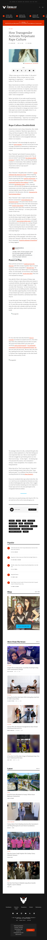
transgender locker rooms (15, 531)
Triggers (25, 531)
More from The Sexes (16, 642)
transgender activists (14, 528)
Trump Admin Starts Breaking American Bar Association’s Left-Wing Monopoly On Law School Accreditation (22, 824)
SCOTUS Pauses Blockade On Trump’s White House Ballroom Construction (21, 795)
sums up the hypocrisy (20, 345)
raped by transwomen (29, 178)
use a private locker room (23, 221)
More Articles (32, 509)
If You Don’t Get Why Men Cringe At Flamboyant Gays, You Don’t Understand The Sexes (23, 757)
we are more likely (28, 273)
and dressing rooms (19, 184)
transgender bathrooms (27, 528)
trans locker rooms (24, 526)
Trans (21, 523)
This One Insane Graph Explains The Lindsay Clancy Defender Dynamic (21, 854)
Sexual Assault (13, 523)
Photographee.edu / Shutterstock (31, 63)
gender (18, 520)
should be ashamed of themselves (28, 240)
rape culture (31, 520)
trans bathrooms (13, 526)
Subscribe (30, 930)
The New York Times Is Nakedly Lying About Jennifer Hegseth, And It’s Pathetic (21, 883)
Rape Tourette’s (29, 474)
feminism (11, 520)
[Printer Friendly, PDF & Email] (33, 71)
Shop (9, 592)
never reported (18, 144)
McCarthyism (30, 267)
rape (24, 520)
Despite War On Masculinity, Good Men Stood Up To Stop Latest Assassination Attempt (22, 668)
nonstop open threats (17, 205)
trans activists (28, 523)
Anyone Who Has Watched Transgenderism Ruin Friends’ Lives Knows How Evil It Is (22, 727)
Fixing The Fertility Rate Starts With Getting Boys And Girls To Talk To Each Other (23, 698)
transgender (33, 526)
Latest (9, 768)
